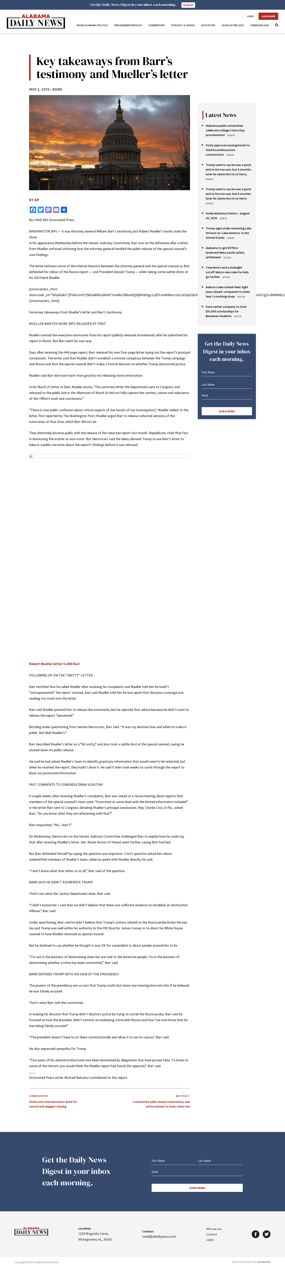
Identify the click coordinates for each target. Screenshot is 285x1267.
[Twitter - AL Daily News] (266, 1234)
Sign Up (188, 5)
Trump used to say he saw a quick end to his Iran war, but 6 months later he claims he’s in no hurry (228, 169)
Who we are (213, 1229)
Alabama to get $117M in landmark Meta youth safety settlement (225, 252)
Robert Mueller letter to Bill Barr (54, 664)
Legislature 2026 (233, 25)
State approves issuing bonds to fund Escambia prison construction (228, 149)
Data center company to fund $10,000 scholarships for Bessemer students (226, 311)
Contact (211, 1234)
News (57, 89)
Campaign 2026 (259, 25)
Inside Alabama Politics (92, 25)
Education (208, 25)
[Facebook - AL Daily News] (255, 1234)
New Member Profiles (128, 25)
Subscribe (268, 16)
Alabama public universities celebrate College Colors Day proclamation (225, 130)
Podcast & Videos (183, 25)
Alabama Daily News (36, 21)
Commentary (156, 25)
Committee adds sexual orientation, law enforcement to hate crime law (161, 1101)
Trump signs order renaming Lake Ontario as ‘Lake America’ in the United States (228, 232)
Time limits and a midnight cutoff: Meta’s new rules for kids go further (227, 272)
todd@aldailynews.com (159, 1236)
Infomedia (263, 1262)
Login (250, 16)
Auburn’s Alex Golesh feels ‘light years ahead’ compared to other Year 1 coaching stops (228, 291)
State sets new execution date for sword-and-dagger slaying (53, 1101)
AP (37, 199)
